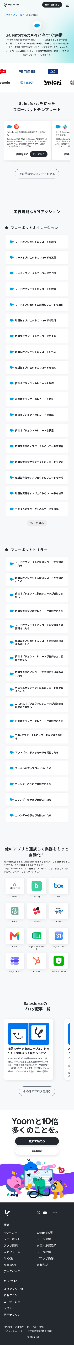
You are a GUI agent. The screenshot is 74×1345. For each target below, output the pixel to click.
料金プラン (11, 1295)
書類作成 (42, 1265)
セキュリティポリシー (14, 1331)
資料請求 (37, 1151)
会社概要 (8, 1327)
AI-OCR (8, 1258)
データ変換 (44, 1252)
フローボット (12, 1239)
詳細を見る (22, 154)
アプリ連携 (11, 1245)
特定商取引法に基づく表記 (40, 1330)
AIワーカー (10, 1233)
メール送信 (44, 1239)
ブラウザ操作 (45, 1258)
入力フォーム (12, 1252)
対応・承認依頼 (46, 1245)
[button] (67, 5)
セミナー (9, 1308)
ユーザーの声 (12, 1302)
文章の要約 (11, 1265)
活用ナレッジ (12, 1315)
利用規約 (19, 1327)
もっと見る (37, 523)
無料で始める (37, 1141)
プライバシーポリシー (37, 1327)
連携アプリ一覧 (13, 1289)
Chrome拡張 (45, 1233)
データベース (12, 1271)
